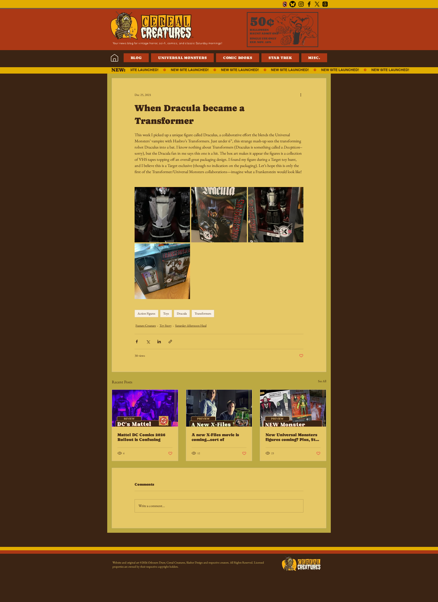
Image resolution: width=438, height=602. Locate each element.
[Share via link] (170, 341)
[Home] (114, 57)
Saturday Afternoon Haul (190, 325)
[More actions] (300, 94)
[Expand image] (162, 214)
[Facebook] (309, 4)
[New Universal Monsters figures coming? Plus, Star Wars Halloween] (293, 408)
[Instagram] (301, 4)
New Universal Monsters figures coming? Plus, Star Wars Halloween (293, 437)
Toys (166, 313)
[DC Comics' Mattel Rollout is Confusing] (145, 408)
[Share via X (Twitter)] (148, 341)
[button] (314, 57)
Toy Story (165, 325)
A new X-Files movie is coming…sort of (215, 437)
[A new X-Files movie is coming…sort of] (219, 408)
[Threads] (325, 4)
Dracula (182, 313)
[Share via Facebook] (137, 341)
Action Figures (146, 313)
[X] (317, 4)
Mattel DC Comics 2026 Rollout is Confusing (141, 437)
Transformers (203, 313)
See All (322, 381)
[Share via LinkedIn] (159, 341)
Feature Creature (146, 325)
